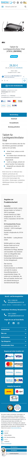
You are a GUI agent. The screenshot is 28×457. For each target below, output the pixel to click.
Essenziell (6, 431)
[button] (17, 2)
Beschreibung (14, 114)
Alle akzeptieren (14, 447)
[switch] (3, 455)
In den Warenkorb (15, 86)
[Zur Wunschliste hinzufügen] (24, 80)
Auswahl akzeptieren (14, 453)
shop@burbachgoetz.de (16, 302)
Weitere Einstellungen (6, 443)
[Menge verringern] (2, 80)
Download (14, 119)
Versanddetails (14, 123)
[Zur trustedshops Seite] (10, 411)
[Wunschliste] (14, 2)
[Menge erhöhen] (7, 80)
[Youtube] (14, 323)
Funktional (6, 441)
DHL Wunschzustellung (9, 437)
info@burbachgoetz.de (16, 316)
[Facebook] (9, 323)
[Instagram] (18, 323)
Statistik (6, 433)
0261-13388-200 (12, 300)
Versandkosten (19, 67)
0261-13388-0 (12, 313)
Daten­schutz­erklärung (16, 428)
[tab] (14, 115)
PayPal (6, 439)
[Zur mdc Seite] (17, 411)
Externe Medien (8, 435)
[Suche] (25, 6)
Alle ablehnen (14, 450)
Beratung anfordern (14, 127)
